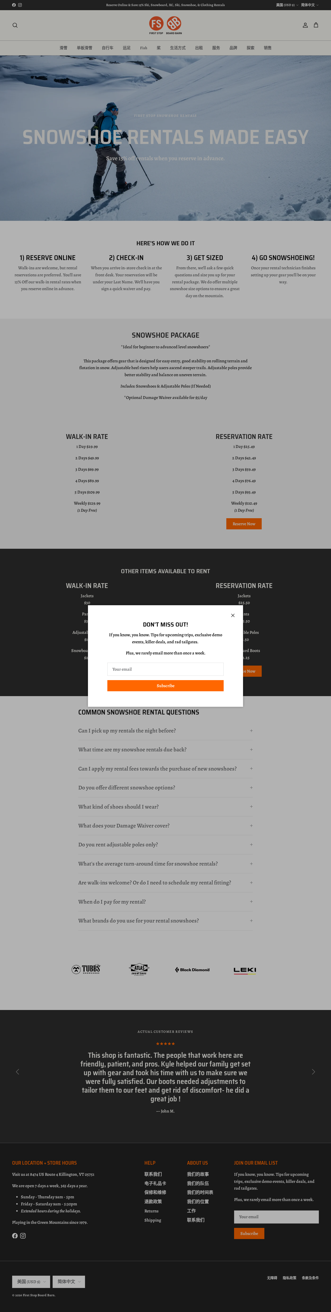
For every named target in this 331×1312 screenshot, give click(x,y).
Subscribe (165, 686)
